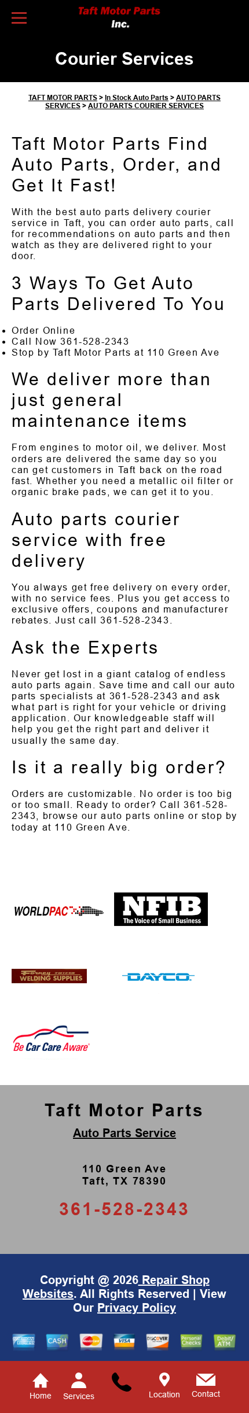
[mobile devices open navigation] (19, 18)
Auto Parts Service (124, 1133)
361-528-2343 (94, 341)
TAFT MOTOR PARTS (62, 98)
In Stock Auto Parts (137, 98)
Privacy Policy (136, 1307)
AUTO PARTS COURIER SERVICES (146, 106)
